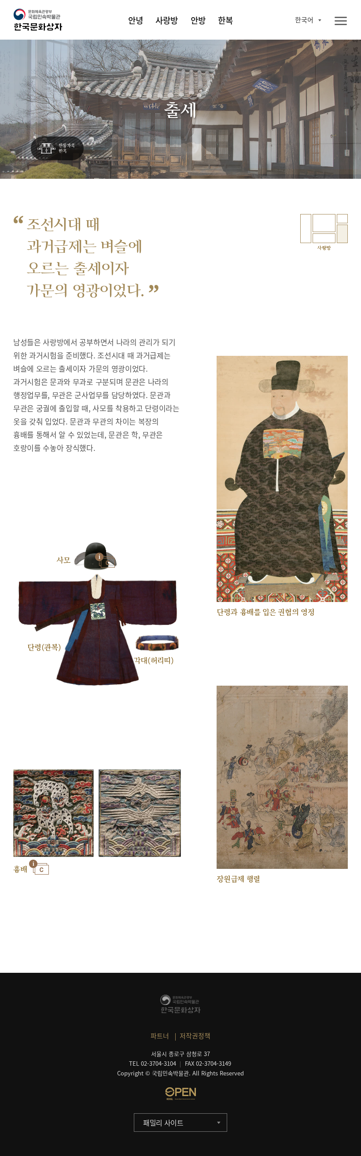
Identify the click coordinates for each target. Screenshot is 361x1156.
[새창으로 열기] (180, 1093)
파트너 (160, 1036)
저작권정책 (195, 1036)
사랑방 (166, 20)
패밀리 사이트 (163, 1122)
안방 (198, 20)
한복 (225, 20)
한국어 (304, 20)
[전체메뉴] (341, 21)
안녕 (135, 20)
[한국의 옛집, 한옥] (57, 149)
